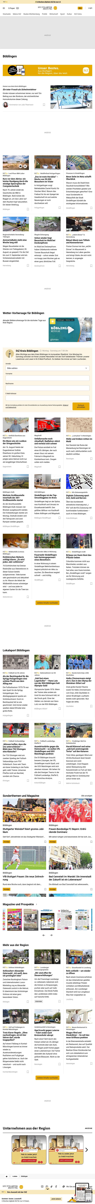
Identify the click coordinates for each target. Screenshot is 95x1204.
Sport (62, 14)
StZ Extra (78, 14)
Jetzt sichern (56, 1199)
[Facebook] (56, 1186)
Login (90, 8)
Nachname (9, 383)
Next (86, 1149)
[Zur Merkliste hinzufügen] (44, 105)
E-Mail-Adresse (11, 393)
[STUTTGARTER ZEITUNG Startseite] (47, 8)
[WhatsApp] (47, 1186)
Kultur (69, 14)
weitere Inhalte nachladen (47, 603)
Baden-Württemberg (32, 14)
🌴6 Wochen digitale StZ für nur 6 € (48, 2)
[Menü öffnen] (4, 8)
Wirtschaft (53, 14)
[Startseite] (7, 1176)
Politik (44, 14)
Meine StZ (17, 14)
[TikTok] (51, 1186)
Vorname (9, 374)
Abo (80, 8)
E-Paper (11, 8)
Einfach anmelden (81, 406)
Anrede (8, 364)
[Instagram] (42, 1186)
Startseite (7, 14)
